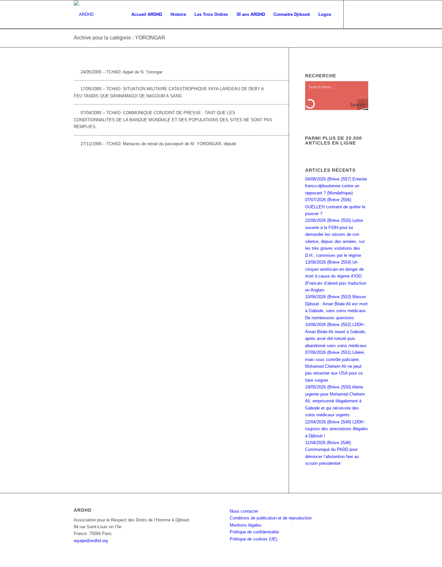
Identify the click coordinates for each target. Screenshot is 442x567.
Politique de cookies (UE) (253, 539)
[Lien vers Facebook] (354, 14)
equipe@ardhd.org (91, 540)
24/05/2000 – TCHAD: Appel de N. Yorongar (121, 72)
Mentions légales (245, 525)
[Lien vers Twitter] (363, 14)
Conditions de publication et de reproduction (271, 518)
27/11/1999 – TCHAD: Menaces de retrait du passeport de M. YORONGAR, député (158, 143)
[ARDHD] (84, 14)
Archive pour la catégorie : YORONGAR (119, 37)
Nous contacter (244, 511)
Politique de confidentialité (254, 531)
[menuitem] (146, 14)
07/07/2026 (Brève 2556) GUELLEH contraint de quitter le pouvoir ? (335, 206)
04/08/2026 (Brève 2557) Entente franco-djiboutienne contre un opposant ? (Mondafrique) (336, 186)
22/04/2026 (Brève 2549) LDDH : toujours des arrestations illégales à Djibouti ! (336, 429)
